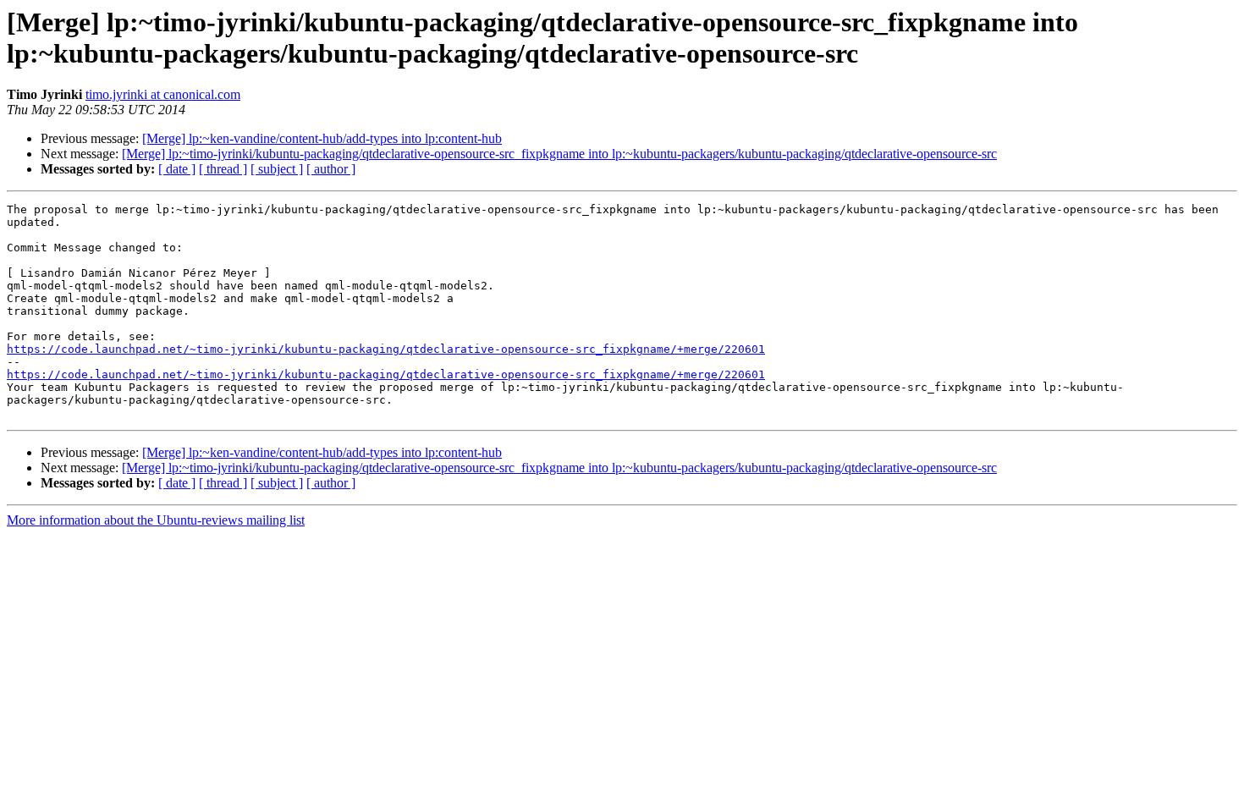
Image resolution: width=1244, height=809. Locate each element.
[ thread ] (223, 169)
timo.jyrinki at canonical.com (162, 94)
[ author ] (330, 169)
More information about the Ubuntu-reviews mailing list (156, 520)
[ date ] (176, 169)
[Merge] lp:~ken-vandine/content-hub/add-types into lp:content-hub (322, 138)
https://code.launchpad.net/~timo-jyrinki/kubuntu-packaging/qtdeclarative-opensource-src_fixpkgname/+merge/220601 (386, 349)
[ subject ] (276, 169)
